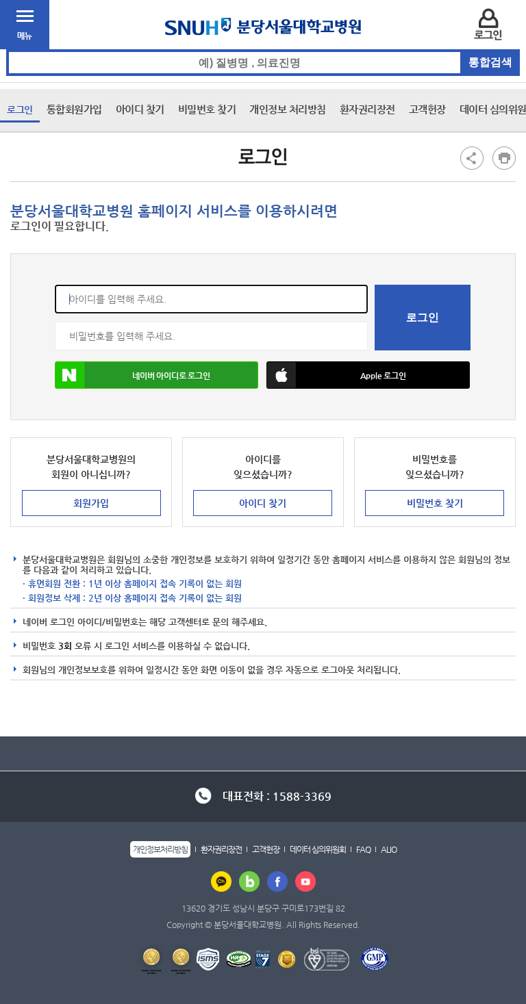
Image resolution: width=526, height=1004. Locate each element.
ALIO (389, 849)
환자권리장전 (367, 109)
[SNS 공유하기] (472, 157)
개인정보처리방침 (160, 849)
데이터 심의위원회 (318, 849)
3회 (65, 646)
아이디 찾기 (140, 109)
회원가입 (91, 503)
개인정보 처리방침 (287, 109)
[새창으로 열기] (221, 881)
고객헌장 (427, 109)
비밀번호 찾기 (207, 109)
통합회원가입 (74, 109)
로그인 (20, 109)
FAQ (363, 849)
